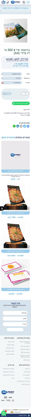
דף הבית (27, 369)
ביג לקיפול (27, 78)
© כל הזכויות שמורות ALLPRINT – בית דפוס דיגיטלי (15, 410)
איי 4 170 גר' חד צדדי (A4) (15, 213)
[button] (3, 413)
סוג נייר (27, 83)
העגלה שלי (27, 372)
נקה (2, 83)
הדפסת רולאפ (10, 354)
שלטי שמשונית (9, 351)
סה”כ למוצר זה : (21, 64)
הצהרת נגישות (26, 384)
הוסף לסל (7, 94)
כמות (28, 74)
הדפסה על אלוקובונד (8, 372)
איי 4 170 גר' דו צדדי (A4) (15, 251)
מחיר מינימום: (23, 60)
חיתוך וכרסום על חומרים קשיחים (25, 356)
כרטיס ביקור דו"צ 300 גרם (15, 289)
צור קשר (27, 378)
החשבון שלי (26, 375)
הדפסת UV (27, 360)
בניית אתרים (17, 412)
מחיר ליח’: (24, 59)
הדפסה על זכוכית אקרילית (25, 342)
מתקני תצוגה (10, 345)
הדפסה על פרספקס (8, 369)
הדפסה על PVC (25, 352)
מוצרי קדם (11, 342)
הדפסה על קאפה (25, 349)
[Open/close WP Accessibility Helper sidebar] (2, 208)
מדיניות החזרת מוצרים (23, 381)
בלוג (13, 378)
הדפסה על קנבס (25, 346)
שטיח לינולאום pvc (8, 375)
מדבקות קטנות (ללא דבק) (15, 171)
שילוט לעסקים (10, 348)
